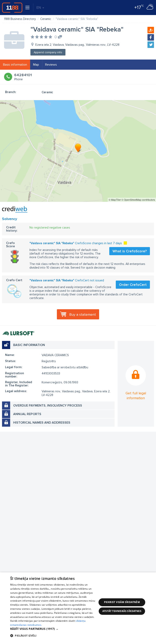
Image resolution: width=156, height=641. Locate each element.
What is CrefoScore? (130, 251)
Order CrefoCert (133, 284)
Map (36, 65)
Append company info (48, 52)
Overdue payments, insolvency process (47, 405)
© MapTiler (115, 199)
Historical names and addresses (41, 423)
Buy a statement (82, 314)
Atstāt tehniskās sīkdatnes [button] (121, 611)
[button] (53, 629)
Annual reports (27, 414)
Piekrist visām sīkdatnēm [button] (122, 602)
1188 (12, 7)
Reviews (51, 65)
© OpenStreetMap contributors (138, 199)
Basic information (15, 65)
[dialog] (78, 606)
